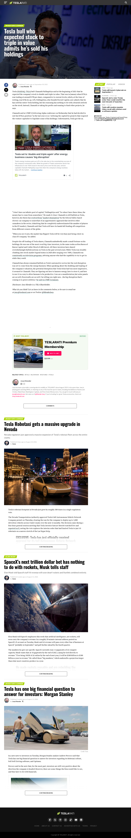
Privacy (93, 826)
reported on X (13, 528)
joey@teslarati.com (22, 292)
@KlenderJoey (47, 292)
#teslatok (108, 119)
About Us (46, 826)
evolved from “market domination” (45, 218)
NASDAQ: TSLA (24, 91)
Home (36, 826)
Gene (14, 444)
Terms (85, 826)
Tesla (51, 374)
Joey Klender (24, 86)
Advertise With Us (72, 826)
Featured (44, 374)
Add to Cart (54, 353)
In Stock (82, 336)
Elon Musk (35, 374)
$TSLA (27, 374)
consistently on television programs (27, 255)
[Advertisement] (50, 196)
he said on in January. (47, 280)
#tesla (102, 119)
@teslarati (98, 116)
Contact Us (57, 826)
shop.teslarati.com (18, 396)
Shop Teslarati (22, 336)
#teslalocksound (118, 119)
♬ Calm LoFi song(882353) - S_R (105, 120)
